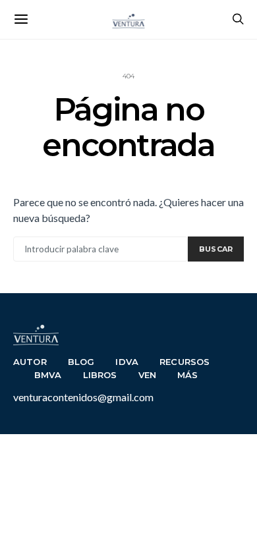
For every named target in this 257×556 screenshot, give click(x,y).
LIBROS (100, 375)
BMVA (48, 375)
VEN (147, 375)
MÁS (187, 375)
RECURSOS (184, 361)
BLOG (81, 361)
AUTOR (30, 361)
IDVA (126, 361)
